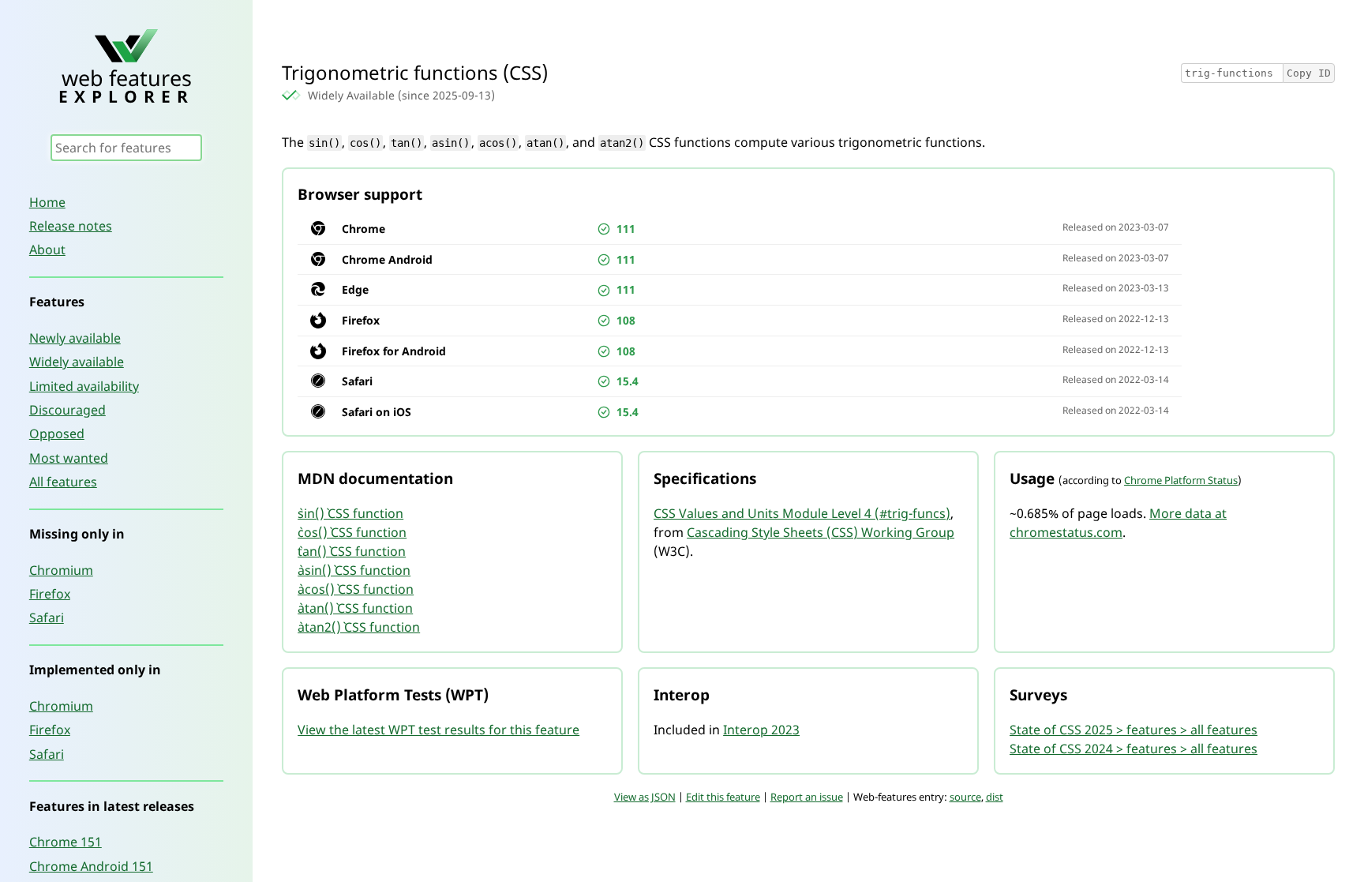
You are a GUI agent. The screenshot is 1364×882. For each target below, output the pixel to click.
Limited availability (84, 386)
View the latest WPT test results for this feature (438, 729)
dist (994, 797)
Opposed (56, 433)
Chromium (61, 570)
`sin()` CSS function (350, 513)
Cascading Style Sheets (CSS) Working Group (820, 532)
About (47, 249)
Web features (126, 84)
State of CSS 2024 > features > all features (1133, 748)
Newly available (75, 338)
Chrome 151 (65, 841)
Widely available (76, 361)
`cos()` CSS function (352, 532)
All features (63, 481)
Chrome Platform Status (1181, 480)
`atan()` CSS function (355, 608)
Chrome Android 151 (91, 866)
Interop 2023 (761, 729)
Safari (46, 617)
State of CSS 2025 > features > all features (1133, 729)
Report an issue (806, 797)
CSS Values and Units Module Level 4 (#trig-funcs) (802, 513)
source (965, 797)
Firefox (49, 593)
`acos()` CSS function (356, 589)
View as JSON (645, 797)
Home (47, 202)
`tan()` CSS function (352, 551)
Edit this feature (723, 797)
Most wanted (68, 458)
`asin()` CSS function (354, 570)
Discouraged (67, 409)
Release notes (70, 226)
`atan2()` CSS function (359, 627)
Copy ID (1309, 73)
